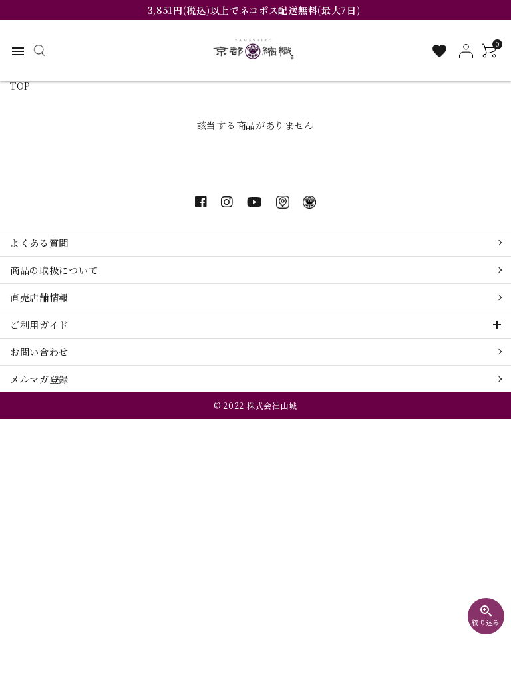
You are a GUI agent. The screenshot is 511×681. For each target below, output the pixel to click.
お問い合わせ (39, 351)
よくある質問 (39, 242)
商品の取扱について (54, 270)
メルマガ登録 (39, 379)
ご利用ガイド (39, 324)
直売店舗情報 (39, 297)
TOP (20, 85)
